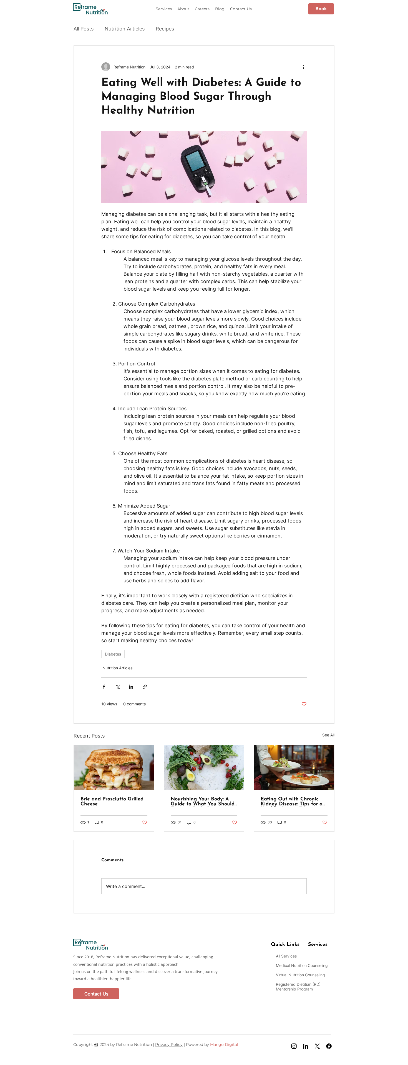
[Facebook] (329, 1046)
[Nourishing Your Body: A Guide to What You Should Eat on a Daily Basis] (204, 767)
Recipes (165, 29)
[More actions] (303, 66)
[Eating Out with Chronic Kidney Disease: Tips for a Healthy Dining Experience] (294, 767)
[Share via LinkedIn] (131, 686)
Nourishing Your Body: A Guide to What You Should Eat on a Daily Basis (203, 802)
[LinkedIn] (305, 1046)
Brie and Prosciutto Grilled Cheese (111, 802)
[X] (317, 1046)
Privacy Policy (169, 1044)
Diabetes (113, 654)
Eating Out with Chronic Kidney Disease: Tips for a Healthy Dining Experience (293, 802)
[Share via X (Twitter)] (117, 686)
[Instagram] (294, 1046)
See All (328, 735)
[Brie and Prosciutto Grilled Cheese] (114, 767)
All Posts (84, 29)
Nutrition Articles (125, 29)
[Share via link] (144, 686)
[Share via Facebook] (104, 686)
